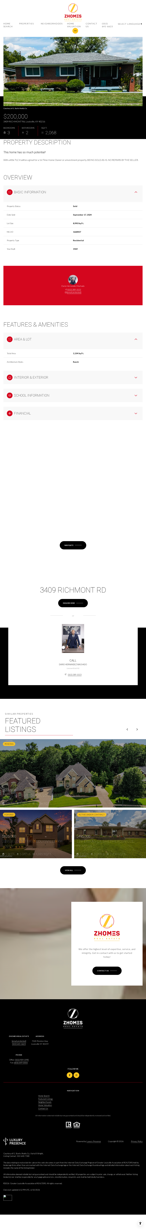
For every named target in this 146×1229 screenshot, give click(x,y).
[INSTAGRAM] (76, 1075)
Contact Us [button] (43, 1108)
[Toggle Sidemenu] (75, 31)
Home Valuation (74, 25)
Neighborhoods (52, 23)
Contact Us (91, 25)
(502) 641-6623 (107, 25)
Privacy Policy (137, 1141)
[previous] (127, 729)
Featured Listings (45, 1099)
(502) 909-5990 (22, 1059)
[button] (107, 971)
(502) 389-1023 (74, 289)
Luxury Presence (94, 1141)
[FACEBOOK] (69, 1075)
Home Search (8, 25)
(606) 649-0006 (21, 1062)
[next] (137, 729)
